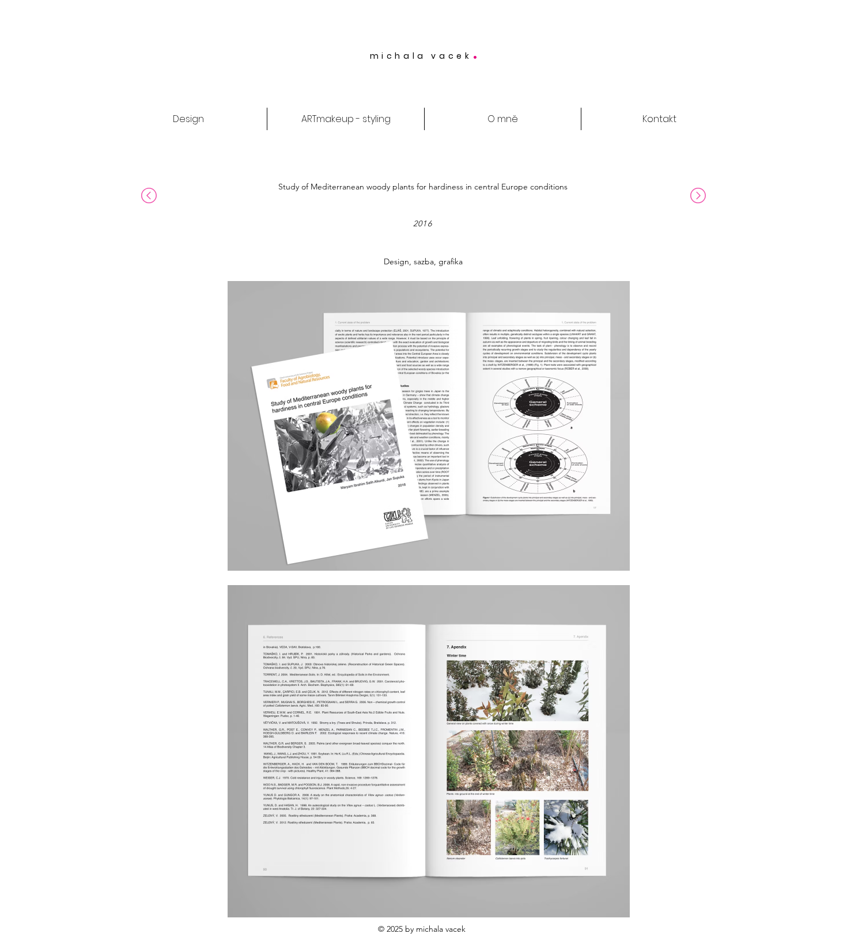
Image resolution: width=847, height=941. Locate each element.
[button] (824, 39)
